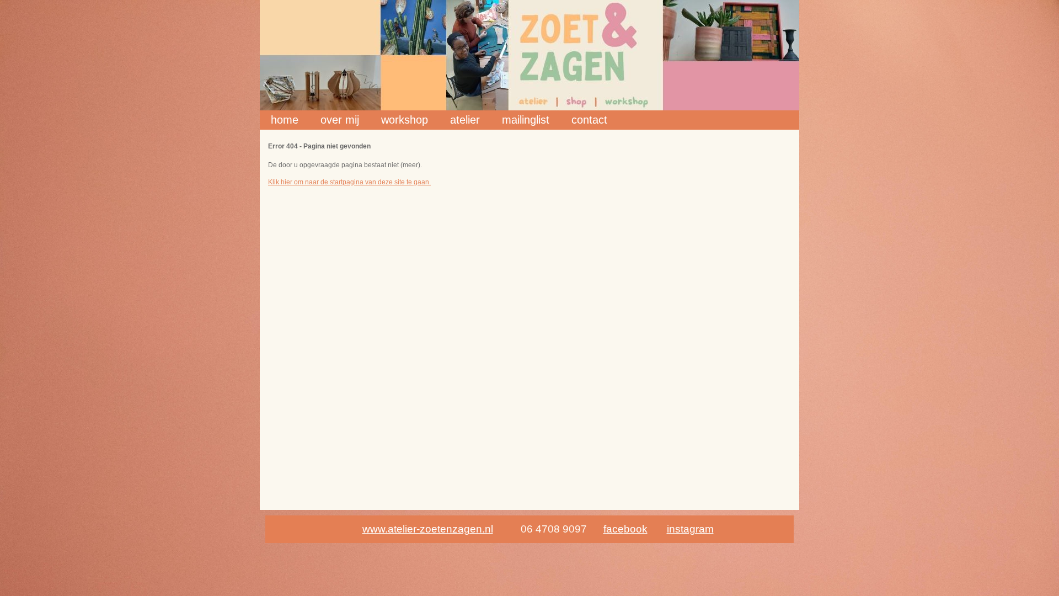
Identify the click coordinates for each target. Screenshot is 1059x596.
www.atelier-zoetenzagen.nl (427, 529)
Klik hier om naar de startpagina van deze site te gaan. (349, 182)
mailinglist (525, 120)
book (636, 529)
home (284, 120)
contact (589, 120)
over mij (339, 120)
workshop (404, 120)
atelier (465, 120)
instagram (690, 529)
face (613, 529)
